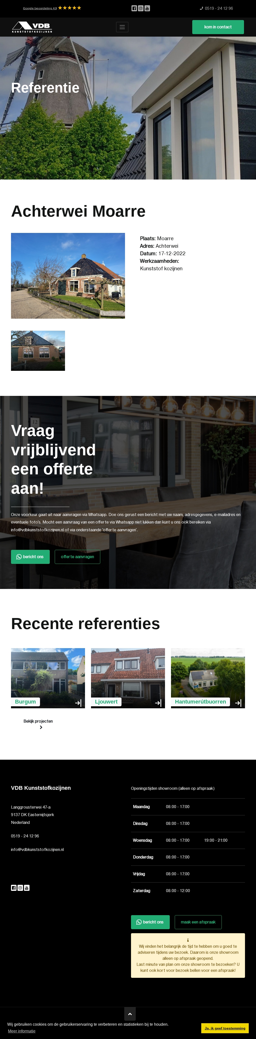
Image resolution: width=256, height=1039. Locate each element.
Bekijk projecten (38, 721)
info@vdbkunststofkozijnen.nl (37, 849)
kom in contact (218, 27)
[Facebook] (135, 8)
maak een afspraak (198, 922)
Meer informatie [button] (22, 1031)
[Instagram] (141, 8)
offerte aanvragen (77, 557)
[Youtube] (147, 8)
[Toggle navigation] (122, 27)
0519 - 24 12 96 (25, 836)
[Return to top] (130, 1014)
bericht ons (33, 557)
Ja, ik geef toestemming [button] (225, 1028)
